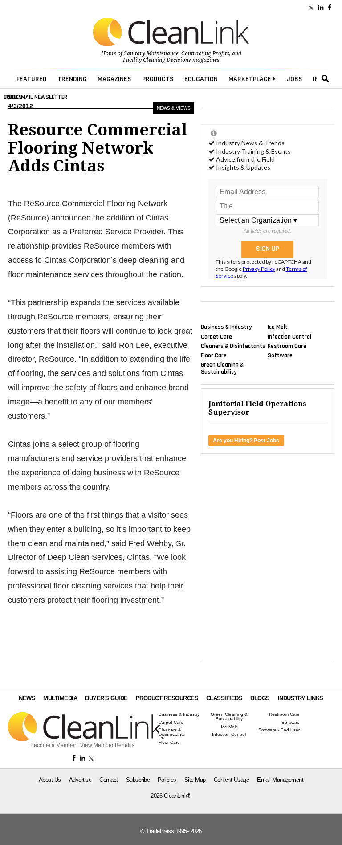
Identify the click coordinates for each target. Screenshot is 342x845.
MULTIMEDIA (60, 698)
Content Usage (231, 779)
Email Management (280, 779)
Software (280, 355)
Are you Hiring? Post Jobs (246, 440)
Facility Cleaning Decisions (157, 60)
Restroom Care (287, 346)
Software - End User (279, 730)
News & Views (174, 108)
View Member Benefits (107, 745)
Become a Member (53, 745)
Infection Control (289, 336)
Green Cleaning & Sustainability (222, 368)
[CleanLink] (171, 33)
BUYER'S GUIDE (106, 698)
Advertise (80, 779)
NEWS (27, 698)
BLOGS (260, 698)
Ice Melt (278, 327)
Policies (167, 779)
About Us (50, 779)
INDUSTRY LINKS (300, 698)
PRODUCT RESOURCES (167, 698)
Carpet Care (216, 336)
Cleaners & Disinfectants (233, 346)
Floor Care (214, 355)
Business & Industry (226, 327)
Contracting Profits (205, 53)
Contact (108, 779)
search (325, 78)
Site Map (195, 779)
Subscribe (138, 779)
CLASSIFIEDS (224, 698)
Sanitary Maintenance (151, 53)
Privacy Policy (259, 268)
